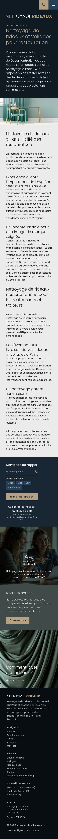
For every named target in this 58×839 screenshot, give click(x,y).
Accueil (10, 25)
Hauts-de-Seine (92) (18, 791)
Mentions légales (16, 830)
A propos (11, 742)
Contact (11, 745)
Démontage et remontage (21, 775)
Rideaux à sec (14, 764)
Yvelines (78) (14, 794)
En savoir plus (18, 620)
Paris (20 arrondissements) (21, 787)
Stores (10, 772)
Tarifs (10, 738)
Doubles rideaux (15, 757)
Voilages (11, 761)
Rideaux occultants (17, 768)
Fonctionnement (16, 735)
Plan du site (33, 830)
